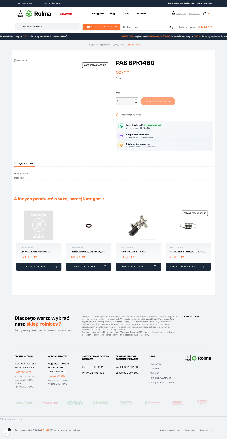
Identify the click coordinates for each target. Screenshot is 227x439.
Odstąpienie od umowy (161, 382)
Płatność (154, 373)
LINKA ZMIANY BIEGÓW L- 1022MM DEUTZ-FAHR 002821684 (35, 251)
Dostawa (154, 368)
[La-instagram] (189, 322)
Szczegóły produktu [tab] (24, 163)
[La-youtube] (200, 322)
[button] (23, 371)
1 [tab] (113, 274)
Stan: (16, 177)
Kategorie (98, 13)
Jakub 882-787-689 (127, 372)
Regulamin (155, 364)
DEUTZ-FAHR (27, 247)
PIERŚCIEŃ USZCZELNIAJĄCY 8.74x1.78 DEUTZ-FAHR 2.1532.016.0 (87, 251)
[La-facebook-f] (184, 322)
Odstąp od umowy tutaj (11, 419)
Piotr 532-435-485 (93, 372)
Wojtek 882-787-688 (127, 367)
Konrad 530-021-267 (94, 367)
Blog (112, 13)
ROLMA (45, 430)
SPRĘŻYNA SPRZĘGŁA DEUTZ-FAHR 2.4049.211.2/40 (187, 251)
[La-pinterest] (195, 322)
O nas (126, 13)
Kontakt (141, 13)
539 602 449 (205, 26)
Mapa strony (206, 430)
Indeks (17, 173)
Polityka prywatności (160, 378)
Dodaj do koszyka (156, 101)
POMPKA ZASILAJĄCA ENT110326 (132, 251)
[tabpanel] (39, 239)
